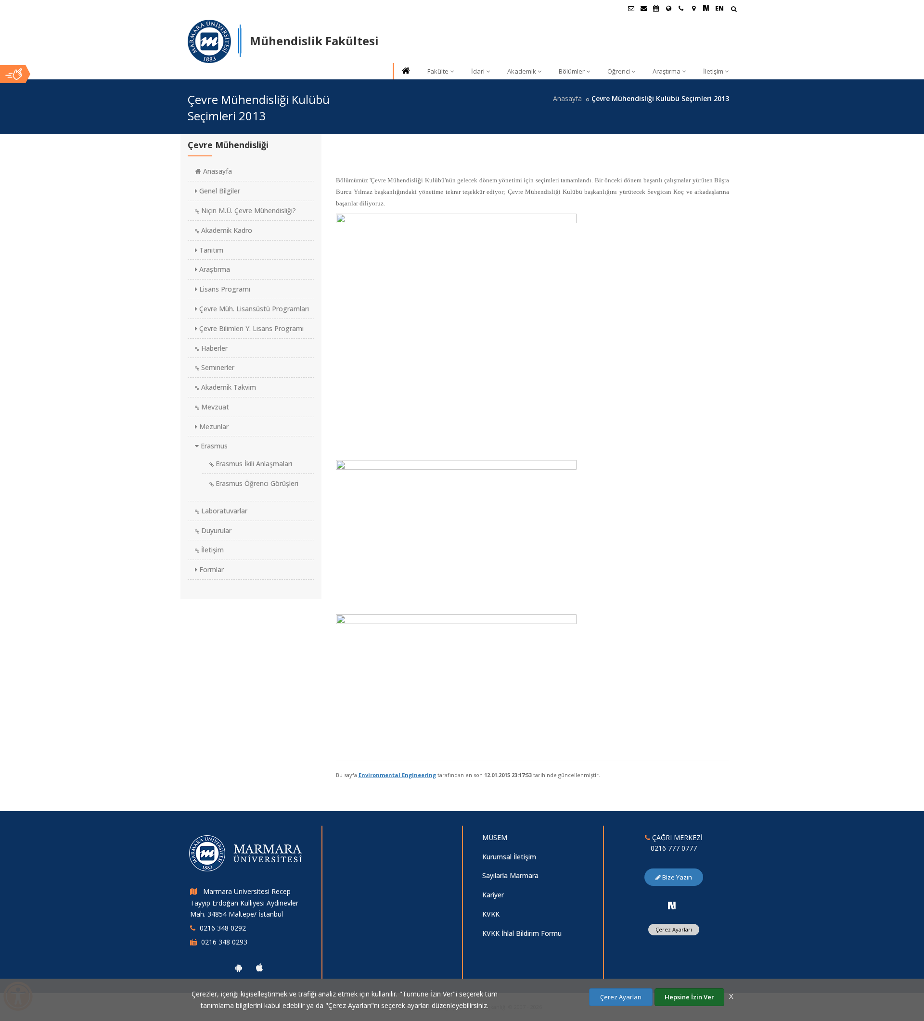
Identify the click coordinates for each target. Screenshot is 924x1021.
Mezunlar (213, 426)
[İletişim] (681, 8)
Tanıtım (210, 250)
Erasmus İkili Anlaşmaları (253, 463)
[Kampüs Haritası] (693, 8)
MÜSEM (494, 837)
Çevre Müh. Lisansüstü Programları (253, 308)
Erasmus (213, 445)
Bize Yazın (676, 877)
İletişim (713, 71)
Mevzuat (214, 406)
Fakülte (438, 71)
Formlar (210, 569)
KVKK (491, 914)
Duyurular (215, 530)
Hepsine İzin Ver (689, 997)
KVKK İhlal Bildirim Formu (522, 933)
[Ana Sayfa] (405, 71)
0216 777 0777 (674, 848)
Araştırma (666, 71)
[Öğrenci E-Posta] (631, 8)
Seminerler (216, 367)
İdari (478, 71)
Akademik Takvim (227, 387)
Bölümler (572, 71)
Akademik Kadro (225, 230)
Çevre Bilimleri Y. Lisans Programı (250, 328)
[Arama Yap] (734, 10)
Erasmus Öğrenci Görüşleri (256, 483)
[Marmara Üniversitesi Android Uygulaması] (238, 967)
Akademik (521, 71)
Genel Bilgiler (218, 190)
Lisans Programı (223, 289)
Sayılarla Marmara (510, 875)
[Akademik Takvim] (656, 8)
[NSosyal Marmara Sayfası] (706, 8)
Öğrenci (618, 71)
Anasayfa (567, 98)
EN (719, 8)
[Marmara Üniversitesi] (209, 41)
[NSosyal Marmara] (672, 905)
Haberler (213, 348)
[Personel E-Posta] (643, 8)
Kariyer (493, 894)
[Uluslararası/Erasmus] (668, 8)
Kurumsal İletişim (509, 856)
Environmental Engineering (397, 775)
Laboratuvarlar (223, 510)
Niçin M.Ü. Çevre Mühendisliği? (247, 210)
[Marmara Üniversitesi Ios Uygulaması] (259, 967)
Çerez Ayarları (673, 929)
